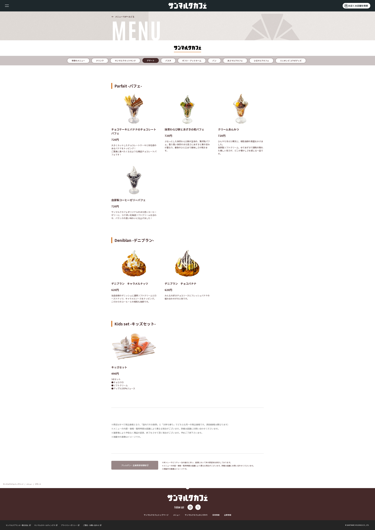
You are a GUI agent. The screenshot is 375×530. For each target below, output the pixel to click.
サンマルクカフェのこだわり (196, 515)
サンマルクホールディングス (44, 525)
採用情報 (215, 515)
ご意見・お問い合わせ (91, 525)
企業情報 (227, 515)
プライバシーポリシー (69, 525)
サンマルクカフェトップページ (13, 484)
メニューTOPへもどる (122, 16)
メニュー (29, 484)
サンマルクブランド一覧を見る (17, 525)
